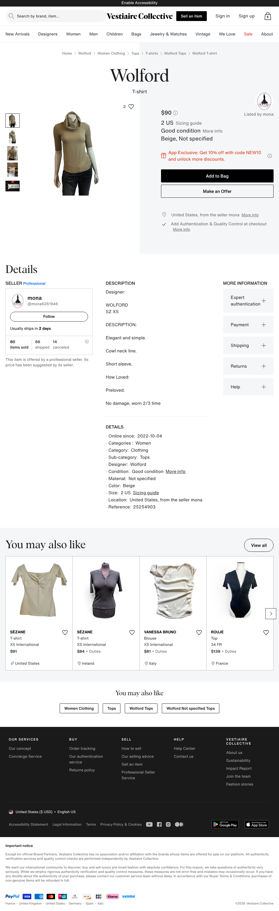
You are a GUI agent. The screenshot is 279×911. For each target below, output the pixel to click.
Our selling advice (138, 756)
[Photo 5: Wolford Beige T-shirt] (12, 186)
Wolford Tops (175, 53)
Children (115, 34)
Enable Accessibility (139, 3)
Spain (90, 903)
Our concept (20, 748)
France (10, 903)
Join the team (238, 776)
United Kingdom (30, 903)
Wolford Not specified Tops (190, 708)
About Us (270, 34)
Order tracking (82, 748)
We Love (227, 34)
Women (73, 34)
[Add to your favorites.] (65, 632)
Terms (91, 824)
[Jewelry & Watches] (191, 34)
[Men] (102, 34)
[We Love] (240, 34)
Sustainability (238, 760)
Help (235, 386)
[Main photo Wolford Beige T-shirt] (12, 120)
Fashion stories (239, 784)
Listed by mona (259, 114)
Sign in (223, 16)
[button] (268, 16)
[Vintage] (215, 34)
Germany (75, 903)
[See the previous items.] (8, 613)
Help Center (184, 748)
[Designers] (62, 34)
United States (55, 903)
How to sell (131, 748)
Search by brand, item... (38, 16)
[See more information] (270, 156)
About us (234, 753)
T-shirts (151, 53)
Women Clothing (111, 53)
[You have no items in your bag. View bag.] (268, 16)
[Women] (85, 34)
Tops (135, 53)
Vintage (202, 34)
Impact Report (239, 768)
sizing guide (189, 123)
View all (259, 545)
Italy (101, 903)
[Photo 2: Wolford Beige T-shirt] (12, 137)
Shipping (240, 345)
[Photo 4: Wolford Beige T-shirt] (12, 170)
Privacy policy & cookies (121, 824)
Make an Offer (217, 191)
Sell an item (191, 16)
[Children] (127, 34)
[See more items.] (270, 613)
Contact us (183, 756)
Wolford (84, 53)
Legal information (66, 824)
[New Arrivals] (34, 34)
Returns (239, 366)
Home (67, 53)
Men (93, 34)
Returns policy (82, 770)
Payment (240, 324)
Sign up (247, 16)
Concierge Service (25, 756)
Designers (47, 34)
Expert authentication (245, 300)
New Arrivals (17, 34)
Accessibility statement (28, 824)
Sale (248, 34)
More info (213, 131)
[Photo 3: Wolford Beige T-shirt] (12, 153)
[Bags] (145, 34)
